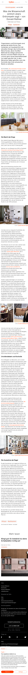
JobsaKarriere (4, 591)
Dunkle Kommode (23, 132)
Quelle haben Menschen (13, 251)
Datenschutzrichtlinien (7, 601)
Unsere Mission (5, 586)
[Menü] (2, 2)
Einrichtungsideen (10, 7)
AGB (2, 599)
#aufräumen (16, 24)
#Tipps (10, 24)
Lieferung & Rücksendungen (8, 602)
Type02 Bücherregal (23, 225)
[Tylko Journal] (14, 1)
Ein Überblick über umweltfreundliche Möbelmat (14, 612)
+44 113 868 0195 (14, 626)
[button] (3, 652)
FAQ (2, 597)
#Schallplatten (4, 547)
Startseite (3, 588)
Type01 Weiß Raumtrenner (21, 455)
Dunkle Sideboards (23, 323)
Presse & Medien (5, 589)
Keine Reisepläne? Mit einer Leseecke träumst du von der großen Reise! (13, 614)
